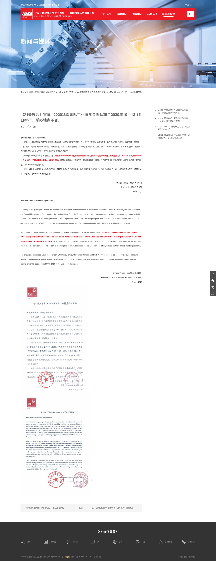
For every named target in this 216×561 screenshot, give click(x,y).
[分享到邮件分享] (34, 126)
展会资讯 (51, 92)
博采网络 (192, 556)
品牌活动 (152, 14)
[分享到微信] (29, 126)
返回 (81, 508)
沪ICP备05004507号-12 (56, 556)
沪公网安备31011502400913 (80, 556)
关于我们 (107, 14)
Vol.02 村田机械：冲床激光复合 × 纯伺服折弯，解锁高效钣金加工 (174, 136)
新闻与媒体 (168, 14)
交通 (143, 541)
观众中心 (137, 14)
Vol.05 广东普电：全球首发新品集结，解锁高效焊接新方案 (173, 111)
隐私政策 (97, 556)
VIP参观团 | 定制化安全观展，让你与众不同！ (46, 508)
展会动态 (53, 541)
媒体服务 (191, 541)
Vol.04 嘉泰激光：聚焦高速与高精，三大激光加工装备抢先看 (174, 119)
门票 (97, 541)
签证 (120, 541)
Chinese (188, 5)
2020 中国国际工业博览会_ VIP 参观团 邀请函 (112, 508)
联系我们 (168, 541)
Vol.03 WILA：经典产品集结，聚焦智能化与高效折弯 (174, 128)
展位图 (75, 541)
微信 (28, 541)
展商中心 (122, 14)
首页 (31, 92)
